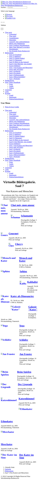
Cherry (19, 244)
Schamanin (27, 215)
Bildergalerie (9, 53)
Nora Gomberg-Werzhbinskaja (19, 45)
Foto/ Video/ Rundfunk (12, 82)
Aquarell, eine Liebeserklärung (19, 42)
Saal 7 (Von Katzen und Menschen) (21, 67)
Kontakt (7, 93)
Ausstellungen (14, 38)
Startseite (8, 469)
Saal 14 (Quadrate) (15, 55)
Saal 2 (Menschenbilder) (17, 77)
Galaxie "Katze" (32, 308)
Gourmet (13, 233)
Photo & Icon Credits (12, 107)
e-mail (11, 95)
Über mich (8, 32)
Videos (11, 88)
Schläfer (23, 340)
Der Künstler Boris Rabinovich (19, 51)
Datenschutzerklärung (16, 99)
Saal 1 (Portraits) (14, 79)
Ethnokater (7, 421)
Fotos (11, 84)
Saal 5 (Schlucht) (14, 71)
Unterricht (8, 90)
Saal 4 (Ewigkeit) (15, 73)
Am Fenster (25, 354)
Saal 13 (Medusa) (15, 56)
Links (7, 92)
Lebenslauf (12, 34)
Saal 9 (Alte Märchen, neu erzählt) (20, 64)
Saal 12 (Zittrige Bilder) (17, 58)
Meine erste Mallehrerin (17, 43)
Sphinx (23, 271)
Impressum (12, 97)
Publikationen (9, 80)
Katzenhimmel (26, 398)
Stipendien (12, 40)
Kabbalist (32, 282)
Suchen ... (4, 7)
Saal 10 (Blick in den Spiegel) (19, 62)
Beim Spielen (24, 372)
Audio (11, 86)
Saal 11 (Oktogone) (15, 60)
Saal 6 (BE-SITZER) (16, 69)
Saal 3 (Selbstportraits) (16, 75)
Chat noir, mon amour (23, 205)
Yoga (21, 325)
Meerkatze (6, 444)
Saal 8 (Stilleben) (14, 66)
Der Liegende (25, 384)
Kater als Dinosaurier (22, 296)
